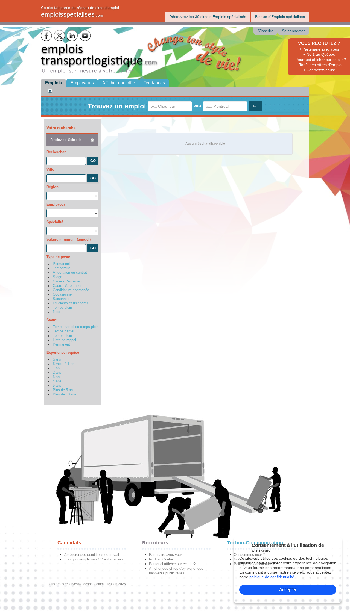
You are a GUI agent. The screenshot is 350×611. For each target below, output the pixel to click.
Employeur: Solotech (65, 140)
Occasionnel (62, 294)
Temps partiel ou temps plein (75, 327)
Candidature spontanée (71, 290)
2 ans (57, 372)
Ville (197, 106)
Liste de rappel (64, 340)
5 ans (57, 386)
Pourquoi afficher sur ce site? (172, 564)
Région (52, 187)
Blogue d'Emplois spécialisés (280, 16)
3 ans (57, 377)
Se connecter (293, 31)
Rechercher (56, 152)
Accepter (287, 589)
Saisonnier (61, 299)
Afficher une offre (118, 83)
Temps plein (62, 307)
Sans (57, 359)
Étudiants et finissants (70, 303)
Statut (51, 320)
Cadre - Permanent (68, 281)
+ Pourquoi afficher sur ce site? (319, 59)
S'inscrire (265, 31)
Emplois (53, 83)
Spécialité (54, 222)
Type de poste (58, 257)
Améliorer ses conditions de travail (91, 555)
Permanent (61, 264)
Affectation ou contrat (70, 272)
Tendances (154, 83)
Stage (57, 277)
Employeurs (82, 83)
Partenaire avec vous (166, 555)
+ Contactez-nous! (319, 70)
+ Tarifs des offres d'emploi (319, 65)
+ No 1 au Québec (319, 54)
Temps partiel (63, 331)
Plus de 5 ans (64, 390)
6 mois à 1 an (63, 364)
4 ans (57, 381)
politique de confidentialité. (272, 577)
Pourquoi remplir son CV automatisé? (93, 559)
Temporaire (61, 268)
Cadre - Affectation (67, 286)
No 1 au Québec (162, 559)
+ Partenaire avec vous (319, 49)
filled (56, 312)
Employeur (55, 204)
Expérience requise (62, 352)
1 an (56, 368)
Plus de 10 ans (65, 394)
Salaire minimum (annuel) (68, 239)
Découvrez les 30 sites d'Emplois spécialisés (207, 16)
